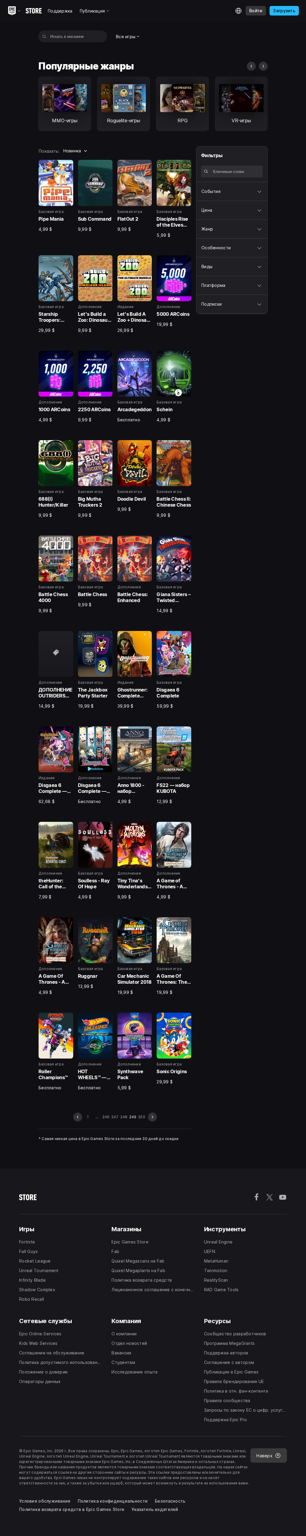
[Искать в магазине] (44, 36)
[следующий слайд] (263, 66)
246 (106, 1117)
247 (114, 1117)
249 (133, 1117)
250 (141, 1117)
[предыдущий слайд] (251, 66)
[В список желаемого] (66, 166)
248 (124, 1117)
